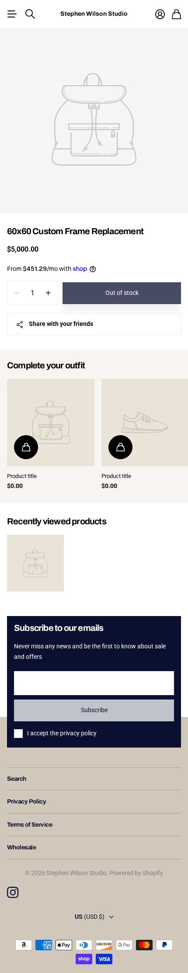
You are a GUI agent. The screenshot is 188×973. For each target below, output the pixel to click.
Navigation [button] (12, 14)
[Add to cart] (26, 447)
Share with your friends (61, 323)
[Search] (30, 14)
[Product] (50, 422)
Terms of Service (29, 824)
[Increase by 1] (48, 293)
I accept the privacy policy (62, 733)
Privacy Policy (26, 801)
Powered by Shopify (136, 872)
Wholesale (21, 847)
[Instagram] (12, 892)
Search (16, 779)
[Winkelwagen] (176, 14)
